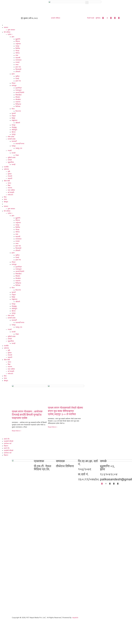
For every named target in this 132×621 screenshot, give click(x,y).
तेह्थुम (13, 118)
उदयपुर (14, 134)
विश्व (5, 197)
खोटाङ (13, 132)
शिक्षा (9, 185)
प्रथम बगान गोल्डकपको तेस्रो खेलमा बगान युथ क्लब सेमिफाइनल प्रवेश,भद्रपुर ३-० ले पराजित (65, 411)
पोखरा (17, 155)
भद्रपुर (17, 46)
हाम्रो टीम (6, 439)
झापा (13, 37)
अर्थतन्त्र (6, 169)
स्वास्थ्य (10, 188)
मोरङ (13, 109)
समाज (9, 183)
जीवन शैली (7, 181)
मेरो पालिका (7, 32)
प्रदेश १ (10, 34)
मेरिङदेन (17, 97)
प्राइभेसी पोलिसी (8, 441)
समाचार (6, 27)
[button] (87, 2)
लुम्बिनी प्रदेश (11, 157)
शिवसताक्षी (18, 69)
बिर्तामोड (17, 48)
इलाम (13, 74)
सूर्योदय (17, 76)
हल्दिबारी (17, 72)
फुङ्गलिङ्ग (18, 88)
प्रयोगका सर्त (7, 443)
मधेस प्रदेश (11, 137)
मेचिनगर (17, 41)
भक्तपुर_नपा (18, 148)
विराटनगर (18, 111)
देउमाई (17, 78)
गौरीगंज (17, 53)
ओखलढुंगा (14, 130)
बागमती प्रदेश (11, 139)
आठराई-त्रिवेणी (19, 92)
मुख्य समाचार (11, 30)
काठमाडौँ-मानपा (19, 144)
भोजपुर (13, 125)
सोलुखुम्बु (14, 127)
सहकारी (10, 178)
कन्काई (17, 62)
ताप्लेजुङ (14, 85)
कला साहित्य (11, 190)
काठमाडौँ (14, 141)
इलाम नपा (18, 81)
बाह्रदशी (17, 58)
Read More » (16, 431)
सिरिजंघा (17, 106)
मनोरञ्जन (10, 195)
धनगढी (13, 164)
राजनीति (6, 167)
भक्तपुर (14, 146)
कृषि (9, 171)
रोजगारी (10, 176)
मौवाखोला (18, 99)
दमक (16, 55)
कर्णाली (10, 160)
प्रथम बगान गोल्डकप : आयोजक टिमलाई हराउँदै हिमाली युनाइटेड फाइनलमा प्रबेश (27, 415)
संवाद (5, 199)
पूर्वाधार (10, 174)
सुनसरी (14, 113)
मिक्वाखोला (18, 95)
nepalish (75, 617)
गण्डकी (10, 150)
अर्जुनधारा (18, 44)
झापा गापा (18, 67)
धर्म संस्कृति (11, 192)
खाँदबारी (17, 123)
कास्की (13, 153)
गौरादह (17, 51)
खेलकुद (6, 202)
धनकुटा (14, 116)
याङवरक (17, 102)
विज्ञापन (6, 446)
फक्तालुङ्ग (18, 90)
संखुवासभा (14, 120)
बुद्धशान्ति (17, 39)
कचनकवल (18, 60)
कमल (16, 65)
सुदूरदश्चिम (11, 162)
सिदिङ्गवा (18, 104)
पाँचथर (13, 83)
